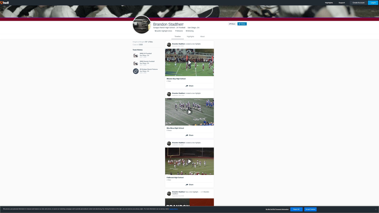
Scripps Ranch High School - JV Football (169, 28)
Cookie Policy (173, 209)
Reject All (296, 209)
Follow (243, 24)
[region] (189, 209)
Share (233, 24)
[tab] (177, 36)
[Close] (376, 209)
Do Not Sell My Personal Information (277, 209)
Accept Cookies (310, 209)
